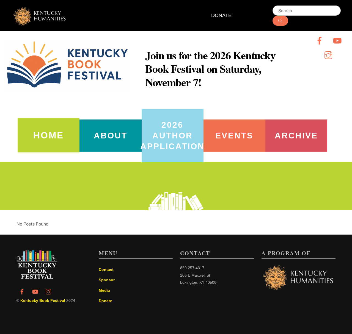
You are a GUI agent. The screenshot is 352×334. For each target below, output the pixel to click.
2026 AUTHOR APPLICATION (173, 135)
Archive (296, 135)
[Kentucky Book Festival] (37, 277)
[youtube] (338, 40)
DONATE (221, 15)
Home (48, 135)
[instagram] (329, 54)
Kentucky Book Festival (42, 300)
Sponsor (107, 280)
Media (104, 290)
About (110, 135)
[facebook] (320, 40)
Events (234, 135)
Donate (105, 301)
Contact (106, 269)
